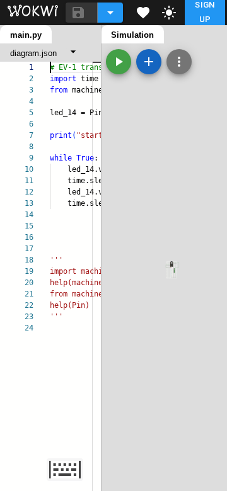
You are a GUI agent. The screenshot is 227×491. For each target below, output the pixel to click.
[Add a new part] (148, 61)
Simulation (132, 35)
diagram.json (33, 53)
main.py (26, 35)
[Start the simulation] (118, 61)
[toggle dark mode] (169, 12)
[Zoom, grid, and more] (179, 61)
